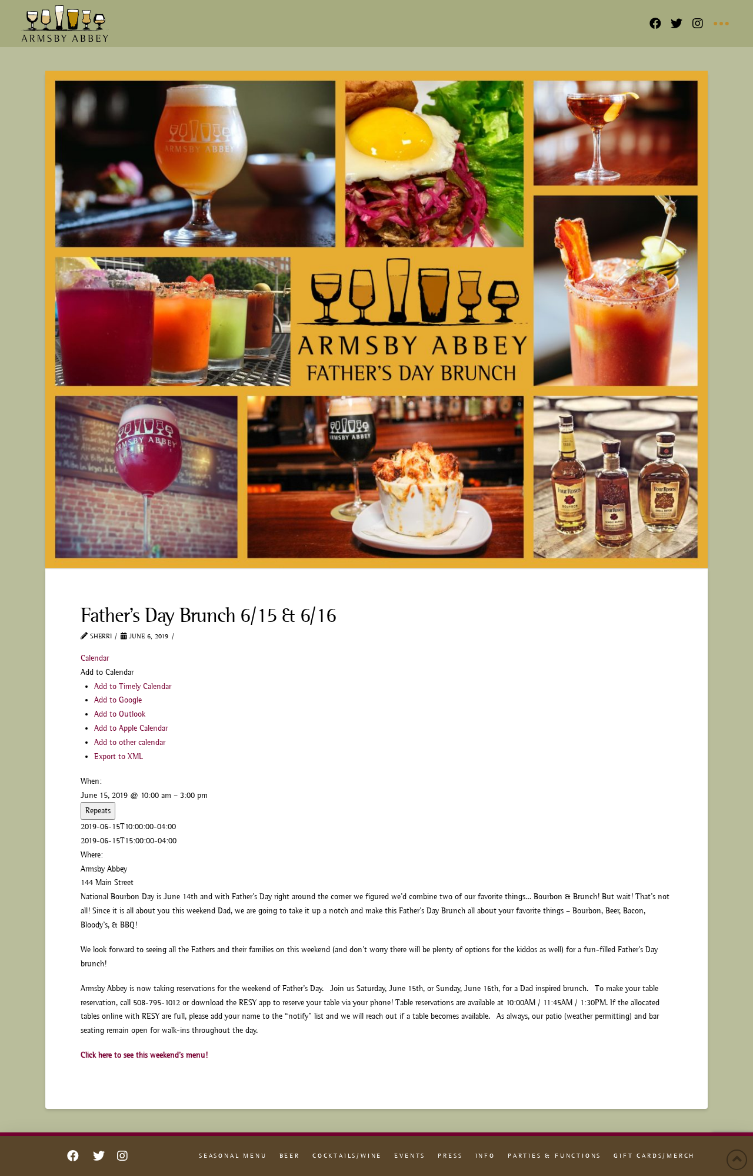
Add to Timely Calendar (132, 686)
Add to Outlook (119, 713)
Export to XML (118, 756)
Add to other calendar (129, 742)
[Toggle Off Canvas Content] (721, 24)
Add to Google (118, 699)
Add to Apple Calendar (131, 728)
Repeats (98, 810)
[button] (107, 672)
